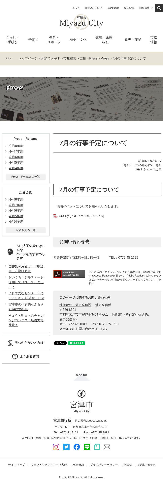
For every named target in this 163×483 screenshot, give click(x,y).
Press (93, 58)
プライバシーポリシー (104, 464)
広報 (83, 58)
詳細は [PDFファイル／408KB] (81, 216)
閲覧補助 (144, 7)
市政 (153, 40)
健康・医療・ (105, 40)
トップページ (28, 58)
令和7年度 (16, 151)
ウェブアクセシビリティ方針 (49, 464)
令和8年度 (16, 146)
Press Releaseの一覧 (25, 176)
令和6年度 (16, 157)
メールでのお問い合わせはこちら (83, 328)
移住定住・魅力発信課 (75, 305)
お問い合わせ (146, 464)
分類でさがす (50, 58)
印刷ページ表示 (151, 169)
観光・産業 (132, 40)
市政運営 (69, 58)
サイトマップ (16, 464)
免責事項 (78, 464)
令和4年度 (16, 168)
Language (113, 7)
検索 (159, 8)
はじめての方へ (94, 7)
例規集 (128, 464)
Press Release (26, 138)
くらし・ (12, 40)
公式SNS (129, 7)
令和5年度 (16, 162)
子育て (33, 40)
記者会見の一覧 (25, 230)
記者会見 (25, 192)
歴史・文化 (78, 40)
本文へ (76, 7)
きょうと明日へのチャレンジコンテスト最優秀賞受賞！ (26, 320)
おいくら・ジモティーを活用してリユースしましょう (26, 282)
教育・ (54, 40)
